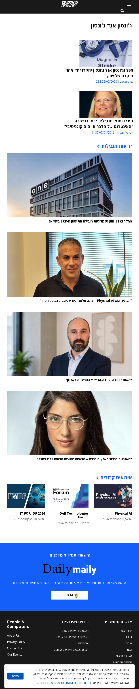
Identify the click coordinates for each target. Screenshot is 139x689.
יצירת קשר (126, 631)
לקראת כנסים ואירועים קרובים (71, 650)
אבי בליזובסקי (125, 132)
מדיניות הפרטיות (122, 662)
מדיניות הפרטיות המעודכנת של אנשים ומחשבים (65, 683)
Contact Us (14, 648)
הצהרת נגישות (123, 656)
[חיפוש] (122, 10)
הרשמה (67, 595)
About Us (13, 635)
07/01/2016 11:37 (102, 132)
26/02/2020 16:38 (105, 82)
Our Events (14, 654)
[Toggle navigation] (127, 4)
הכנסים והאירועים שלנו (75, 631)
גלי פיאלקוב (126, 81)
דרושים (128, 637)
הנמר (129, 650)
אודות (129, 643)
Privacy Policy (16, 642)
